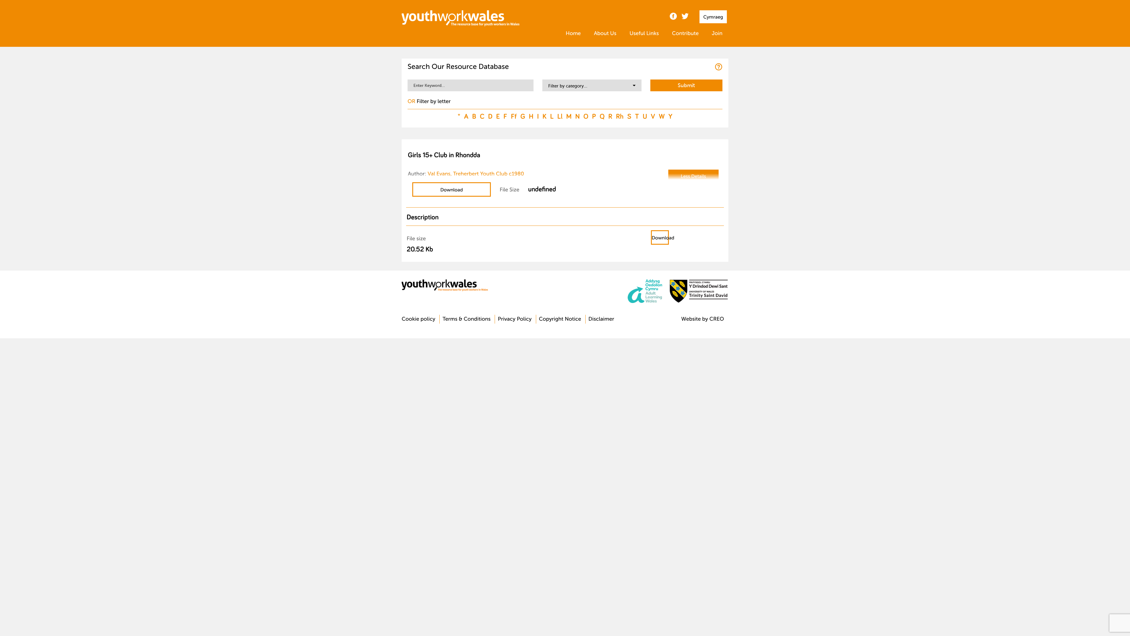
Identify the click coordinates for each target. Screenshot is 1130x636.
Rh (619, 116)
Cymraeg (713, 17)
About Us (605, 34)
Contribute (685, 34)
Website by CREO (702, 319)
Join (717, 34)
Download (451, 190)
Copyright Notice (560, 319)
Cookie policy (418, 319)
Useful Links (644, 34)
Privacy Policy (515, 319)
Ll (560, 116)
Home (573, 34)
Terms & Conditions (467, 319)
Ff (514, 116)
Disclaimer (601, 319)
